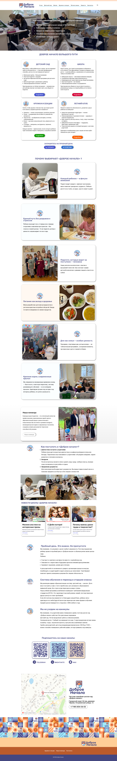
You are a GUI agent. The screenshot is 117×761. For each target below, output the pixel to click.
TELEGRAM (41, 662)
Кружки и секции (64, 5)
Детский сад (48, 5)
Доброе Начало (60, 757)
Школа (55, 5)
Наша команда (60, 750)
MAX (74, 662)
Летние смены (75, 5)
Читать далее (24, 532)
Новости (83, 5)
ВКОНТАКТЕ (60, 662)
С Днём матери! (55, 525)
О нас (41, 5)
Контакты (90, 5)
